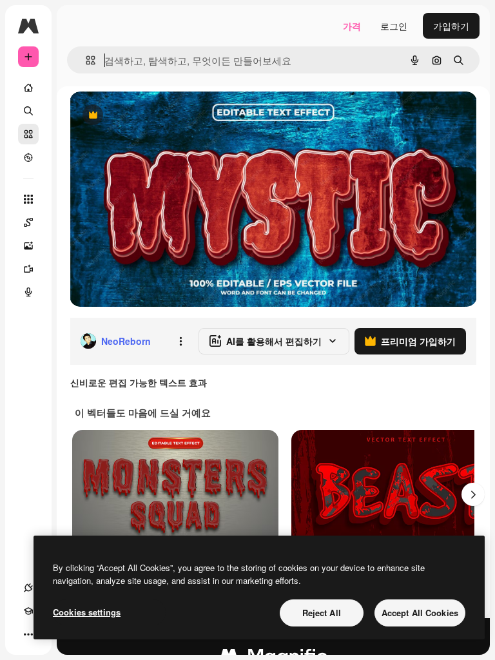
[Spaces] (28, 222)
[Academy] (28, 611)
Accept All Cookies (420, 613)
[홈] (28, 87)
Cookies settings (87, 612)
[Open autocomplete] (85, 60)
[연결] (28, 588)
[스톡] (28, 134)
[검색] (28, 111)
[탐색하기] (28, 157)
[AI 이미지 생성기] (28, 245)
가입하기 (451, 25)
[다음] (473, 494)
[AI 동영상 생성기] (28, 268)
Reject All (321, 613)
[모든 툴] (28, 199)
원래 (143, 115)
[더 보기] (28, 634)
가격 (352, 25)
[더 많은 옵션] (180, 341)
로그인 (393, 25)
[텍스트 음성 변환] (28, 292)
